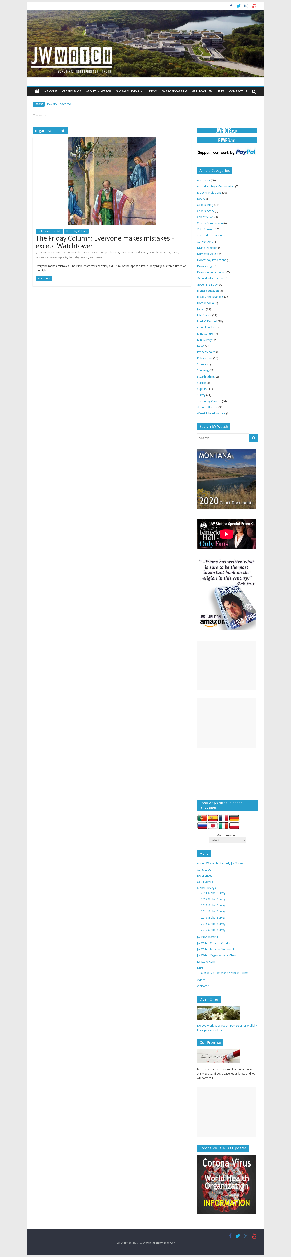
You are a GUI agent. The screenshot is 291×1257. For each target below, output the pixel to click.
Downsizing (204, 266)
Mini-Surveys (205, 340)
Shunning (203, 370)
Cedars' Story (205, 211)
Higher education (208, 290)
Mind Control (205, 333)
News (200, 346)
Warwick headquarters (211, 413)
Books (201, 198)
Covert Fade (74, 252)
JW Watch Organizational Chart (216, 955)
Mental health (206, 327)
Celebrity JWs (205, 217)
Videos (152, 91)
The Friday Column (76, 231)
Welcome (50, 91)
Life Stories (204, 315)
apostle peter (111, 252)
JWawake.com (206, 961)
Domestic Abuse (207, 254)
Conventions (205, 241)
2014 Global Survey (213, 911)
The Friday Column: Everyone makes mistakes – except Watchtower (105, 242)
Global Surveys (127, 91)
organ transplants (57, 257)
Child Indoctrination (209, 235)
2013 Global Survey (213, 905)
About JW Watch (98, 91)
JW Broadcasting (174, 91)
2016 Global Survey (213, 924)
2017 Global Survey (213, 930)
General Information (210, 278)
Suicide (201, 383)
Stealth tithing (206, 376)
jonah (175, 252)
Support (202, 389)
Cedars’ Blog (71, 91)
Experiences (204, 875)
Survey (201, 395)
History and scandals (49, 231)
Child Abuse (204, 229)
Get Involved (202, 91)
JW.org (201, 309)
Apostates (203, 180)
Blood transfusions (209, 192)
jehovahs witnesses (159, 252)
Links (220, 91)
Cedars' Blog (205, 205)
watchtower (96, 257)
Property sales (206, 352)
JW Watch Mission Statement (215, 949)
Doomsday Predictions (211, 260)
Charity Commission (210, 223)
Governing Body (207, 284)
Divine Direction (207, 248)
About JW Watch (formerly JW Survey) (221, 863)
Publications (204, 358)
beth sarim (127, 252)
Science (202, 364)
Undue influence (207, 407)
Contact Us (238, 91)
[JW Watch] (145, 12)
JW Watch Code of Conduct (214, 943)
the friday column (78, 257)
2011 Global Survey (213, 893)
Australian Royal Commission (215, 186)
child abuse (140, 252)
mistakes (41, 257)
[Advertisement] (226, 665)
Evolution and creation (211, 272)
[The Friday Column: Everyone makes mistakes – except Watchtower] (112, 140)
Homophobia (205, 303)
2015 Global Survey (213, 917)
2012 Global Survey (213, 899)
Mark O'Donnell (207, 321)
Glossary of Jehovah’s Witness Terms (224, 973)
